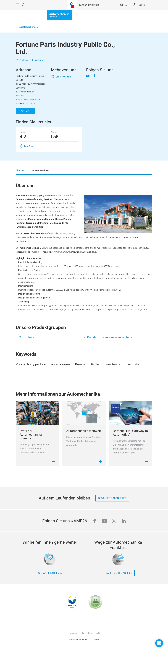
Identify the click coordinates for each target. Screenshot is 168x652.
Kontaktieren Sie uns (50, 573)
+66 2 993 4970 (32, 99)
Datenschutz (87, 633)
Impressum (72, 633)
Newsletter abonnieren (112, 498)
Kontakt (26, 111)
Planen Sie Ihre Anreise (118, 573)
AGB (98, 633)
